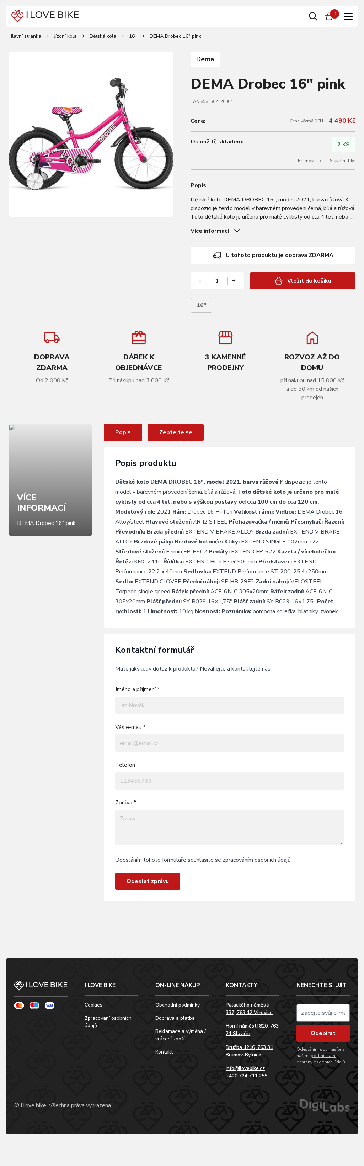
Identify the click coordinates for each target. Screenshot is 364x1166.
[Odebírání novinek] (323, 1013)
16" (133, 36)
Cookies (93, 1005)
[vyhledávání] (313, 16)
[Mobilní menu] (348, 16)
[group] (138, 357)
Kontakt (164, 1052)
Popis (123, 432)
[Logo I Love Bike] (45, 16)
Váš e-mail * (130, 727)
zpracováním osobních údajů (257, 860)
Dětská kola (103, 36)
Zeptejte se (175, 432)
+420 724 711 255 (246, 1075)
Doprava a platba (175, 1018)
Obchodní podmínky (177, 1005)
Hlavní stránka (25, 36)
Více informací (210, 231)
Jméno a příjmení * (137, 689)
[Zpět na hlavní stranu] (41, 989)
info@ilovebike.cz (245, 1068)
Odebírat (323, 1033)
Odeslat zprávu (148, 881)
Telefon (125, 765)
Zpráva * (125, 803)
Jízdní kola (65, 36)
